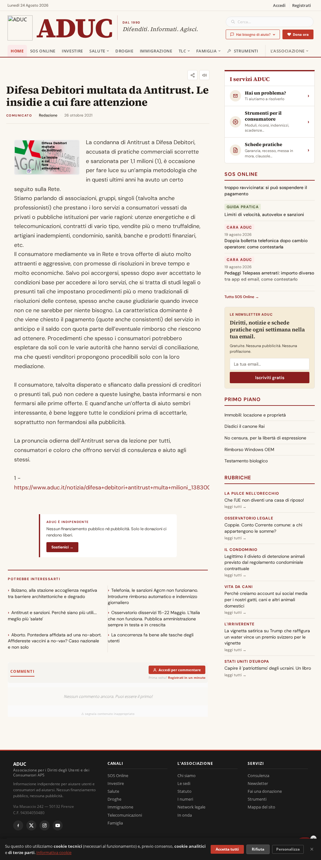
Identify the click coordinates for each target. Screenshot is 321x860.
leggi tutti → (235, 506)
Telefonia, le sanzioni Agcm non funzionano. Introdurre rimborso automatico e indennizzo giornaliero (153, 596)
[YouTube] (58, 825)
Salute (97, 51)
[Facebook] (18, 825)
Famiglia (206, 51)
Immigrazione (156, 51)
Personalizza (288, 849)
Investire (72, 51)
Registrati (301, 5)
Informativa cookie (53, 852)
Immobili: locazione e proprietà (255, 415)
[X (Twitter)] (31, 825)
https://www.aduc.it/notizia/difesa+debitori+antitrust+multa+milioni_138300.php (118, 487)
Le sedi (183, 783)
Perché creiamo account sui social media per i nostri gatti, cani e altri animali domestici (266, 599)
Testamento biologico (246, 461)
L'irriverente (239, 624)
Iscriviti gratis (269, 377)
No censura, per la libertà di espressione (265, 438)
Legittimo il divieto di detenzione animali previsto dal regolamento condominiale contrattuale (264, 562)
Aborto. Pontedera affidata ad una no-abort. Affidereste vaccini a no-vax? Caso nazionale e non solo (55, 641)
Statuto (184, 791)
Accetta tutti (227, 849)
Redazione (48, 115)
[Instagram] (44, 825)
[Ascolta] (204, 75)
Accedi (279, 5)
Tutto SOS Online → (241, 296)
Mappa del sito (261, 807)
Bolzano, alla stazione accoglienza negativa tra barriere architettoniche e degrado (52, 593)
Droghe (124, 51)
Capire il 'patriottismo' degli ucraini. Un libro (267, 668)
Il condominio (240, 549)
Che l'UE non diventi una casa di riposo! (264, 500)
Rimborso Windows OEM (249, 449)
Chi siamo (186, 775)
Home (17, 51)
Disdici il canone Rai (244, 426)
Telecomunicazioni (125, 815)
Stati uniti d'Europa (246, 661)
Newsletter (258, 783)
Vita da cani (238, 586)
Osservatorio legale (248, 518)
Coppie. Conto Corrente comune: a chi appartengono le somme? (263, 528)
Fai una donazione (265, 791)
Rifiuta (258, 849)
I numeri (185, 799)
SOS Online (43, 51)
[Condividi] (192, 75)
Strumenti (246, 51)
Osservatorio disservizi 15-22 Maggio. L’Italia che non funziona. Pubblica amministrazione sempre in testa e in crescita (154, 619)
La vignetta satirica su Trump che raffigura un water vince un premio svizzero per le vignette (267, 637)
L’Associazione (288, 51)
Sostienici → (62, 547)
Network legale (191, 807)
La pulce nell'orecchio (251, 493)
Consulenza (258, 775)
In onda (184, 815)
